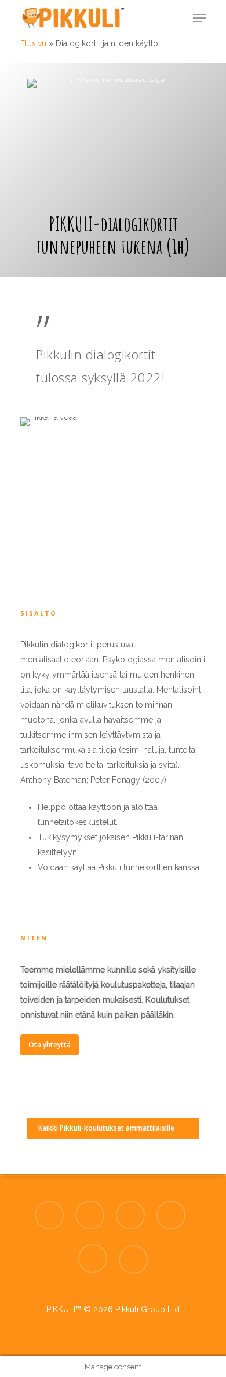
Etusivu (33, 43)
